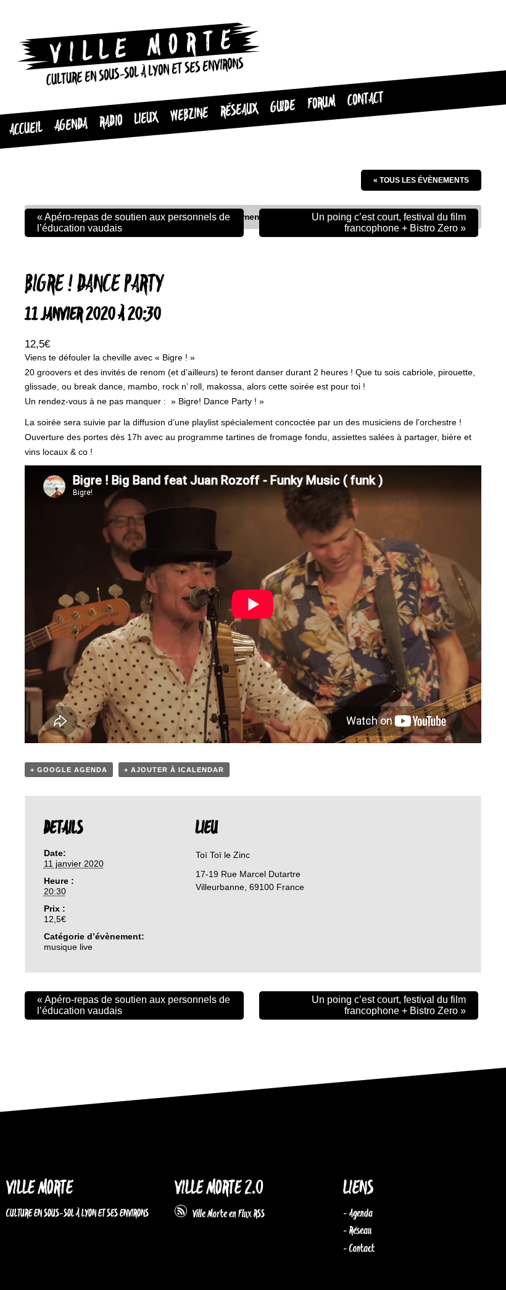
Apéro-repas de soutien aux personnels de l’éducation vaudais (133, 222)
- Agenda (358, 1213)
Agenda (71, 125)
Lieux (146, 118)
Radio (111, 122)
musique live (68, 947)
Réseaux (239, 110)
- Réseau (357, 1231)
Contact (365, 99)
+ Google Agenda (68, 769)
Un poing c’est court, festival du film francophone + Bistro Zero (389, 222)
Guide (283, 106)
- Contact (359, 1248)
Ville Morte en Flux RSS (226, 1214)
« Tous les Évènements (421, 180)
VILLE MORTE (39, 1188)
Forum (321, 103)
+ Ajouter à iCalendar (174, 769)
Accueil (26, 129)
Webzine (189, 114)
